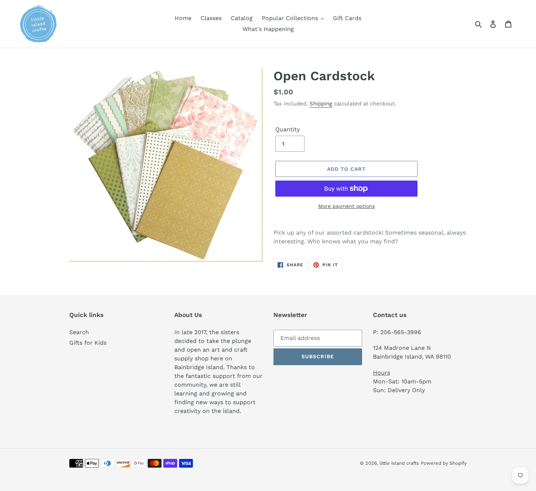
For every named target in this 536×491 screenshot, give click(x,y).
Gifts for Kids (87, 342)
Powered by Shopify (444, 463)
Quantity (287, 129)
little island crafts (399, 463)
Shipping (321, 103)
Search (79, 332)
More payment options (346, 206)
